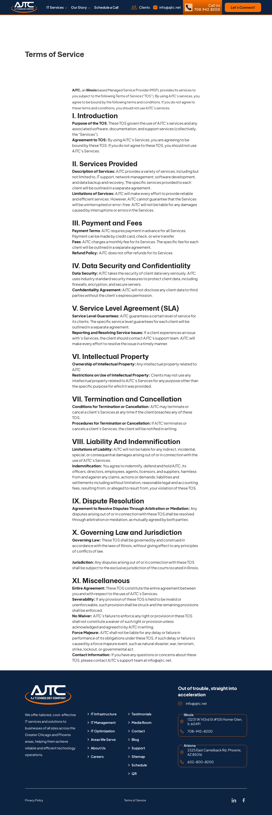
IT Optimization (103, 731)
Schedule (139, 765)
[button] (56, 7)
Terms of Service (135, 800)
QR (134, 773)
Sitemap (138, 756)
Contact (138, 731)
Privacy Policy (34, 800)
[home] (24, 7)
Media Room (142, 722)
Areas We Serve (103, 739)
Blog (135, 739)
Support (138, 748)
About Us (98, 748)
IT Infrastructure (104, 714)
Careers (97, 756)
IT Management (103, 722)
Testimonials (141, 714)
